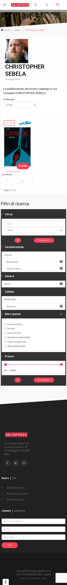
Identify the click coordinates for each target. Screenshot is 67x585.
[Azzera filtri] (17, 240)
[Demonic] (17, 147)
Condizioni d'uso (15, 487)
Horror (33, 284)
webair (44, 578)
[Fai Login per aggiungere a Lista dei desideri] (7, 181)
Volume (8, 255)
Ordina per (9, 99)
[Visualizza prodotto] (22, 181)
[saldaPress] (20, 4)
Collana (9, 291)
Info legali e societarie (17, 493)
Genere (9, 276)
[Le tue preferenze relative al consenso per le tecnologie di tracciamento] (6, 582)
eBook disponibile (16, 346)
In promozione (14, 324)
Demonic (8, 174)
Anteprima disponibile (18, 337)
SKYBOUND (10, 299)
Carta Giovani (14, 333)
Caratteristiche (14, 247)
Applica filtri (45, 240)
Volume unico (34, 268)
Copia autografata (16, 341)
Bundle (11, 328)
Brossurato (34, 261)
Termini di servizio (15, 499)
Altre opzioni (13, 314)
